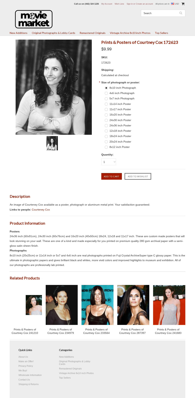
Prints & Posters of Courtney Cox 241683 (168, 331)
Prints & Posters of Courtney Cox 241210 (25, 331)
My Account (106, 4)
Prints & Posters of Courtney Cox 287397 (132, 331)
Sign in (130, 4)
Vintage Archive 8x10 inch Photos (130, 32)
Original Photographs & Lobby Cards (53, 32)
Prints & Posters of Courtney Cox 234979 (60, 331)
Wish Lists (119, 4)
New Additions (18, 32)
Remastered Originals (92, 32)
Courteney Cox (41, 209)
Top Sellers (161, 32)
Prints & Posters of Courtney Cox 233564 (96, 331)
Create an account (144, 4)
